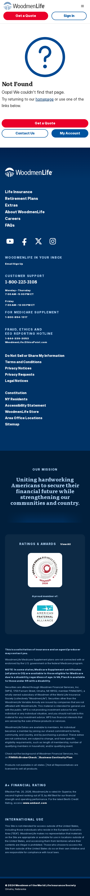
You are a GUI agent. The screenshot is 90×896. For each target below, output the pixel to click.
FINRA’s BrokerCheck (23, 757)
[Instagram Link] (52, 240)
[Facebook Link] (23, 240)
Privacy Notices (18, 368)
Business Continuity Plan (55, 757)
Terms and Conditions (23, 362)
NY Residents (16, 399)
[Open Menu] (82, 6)
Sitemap (12, 424)
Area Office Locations (23, 418)
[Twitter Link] (38, 240)
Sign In (69, 16)
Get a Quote (25, 16)
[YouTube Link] (9, 240)
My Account (70, 133)
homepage (45, 99)
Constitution (16, 393)
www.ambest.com (35, 802)
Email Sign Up (14, 263)
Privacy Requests (19, 374)
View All (65, 544)
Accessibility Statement (25, 405)
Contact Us (25, 133)
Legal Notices (16, 381)
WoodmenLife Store (22, 412)
